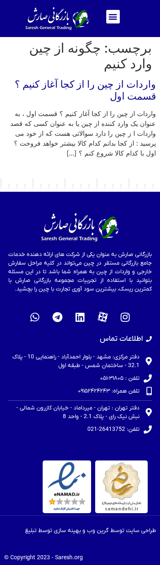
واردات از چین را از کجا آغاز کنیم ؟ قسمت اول (85, 90)
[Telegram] (57, 317)
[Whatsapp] (35, 317)
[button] (113, 16)
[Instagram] (125, 317)
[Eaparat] (102, 317)
